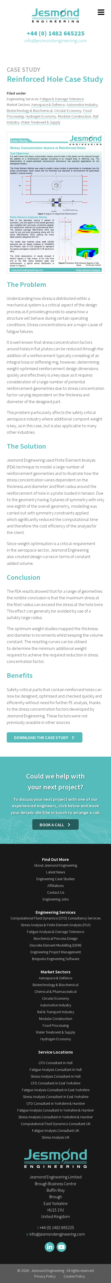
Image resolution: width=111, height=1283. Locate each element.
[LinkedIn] (49, 1247)
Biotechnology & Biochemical (30, 110)
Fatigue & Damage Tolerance (62, 98)
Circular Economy (67, 110)
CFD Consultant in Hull (55, 1062)
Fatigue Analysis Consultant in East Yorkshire (55, 1089)
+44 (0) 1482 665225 (56, 33)
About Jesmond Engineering (55, 865)
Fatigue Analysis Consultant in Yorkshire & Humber (55, 1110)
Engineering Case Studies (55, 878)
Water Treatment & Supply (40, 122)
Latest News (55, 872)
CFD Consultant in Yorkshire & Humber (55, 1103)
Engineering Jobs (56, 899)
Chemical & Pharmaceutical (55, 991)
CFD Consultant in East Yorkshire (55, 1083)
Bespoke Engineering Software (55, 958)
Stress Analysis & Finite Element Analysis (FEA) (56, 924)
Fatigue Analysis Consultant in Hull (56, 1069)
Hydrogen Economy (41, 116)
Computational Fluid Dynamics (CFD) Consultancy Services (55, 918)
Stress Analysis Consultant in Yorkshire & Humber (55, 1116)
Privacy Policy (45, 1276)
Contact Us (55, 892)
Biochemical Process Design (56, 938)
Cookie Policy (74, 1276)
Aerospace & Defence (48, 104)
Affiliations (55, 885)
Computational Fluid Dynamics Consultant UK (56, 1123)
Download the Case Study (41, 737)
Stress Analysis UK (56, 1137)
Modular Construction (74, 116)
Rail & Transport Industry (55, 1011)
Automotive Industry (82, 104)
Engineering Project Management (55, 952)
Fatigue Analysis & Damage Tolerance (55, 931)
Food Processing (56, 1025)
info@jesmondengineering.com (56, 40)
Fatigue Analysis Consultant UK (55, 1130)
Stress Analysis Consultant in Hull (56, 1076)
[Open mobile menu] (101, 12)
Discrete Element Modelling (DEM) (55, 945)
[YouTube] (61, 1247)
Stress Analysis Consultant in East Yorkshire (55, 1096)
